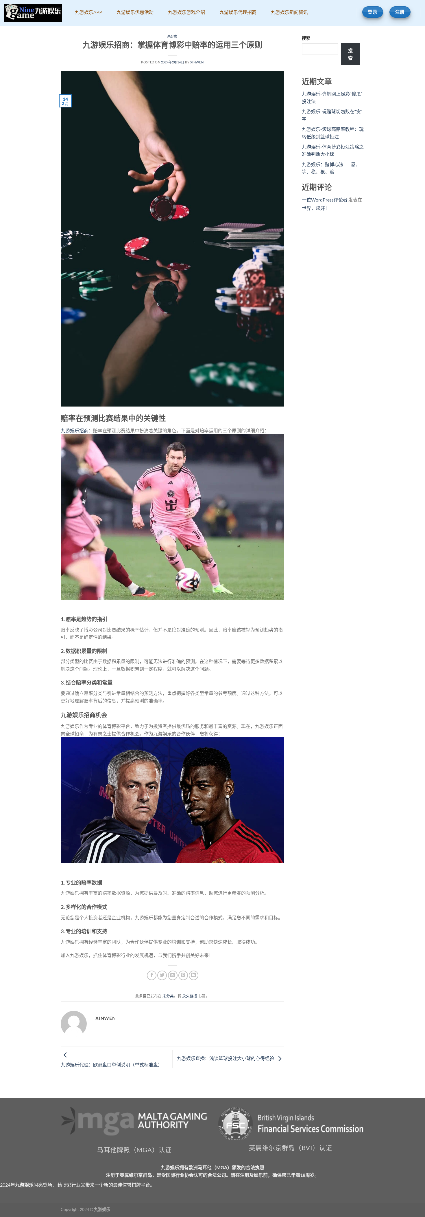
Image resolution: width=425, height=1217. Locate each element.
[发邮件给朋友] (173, 975)
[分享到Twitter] (162, 975)
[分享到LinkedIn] (193, 975)
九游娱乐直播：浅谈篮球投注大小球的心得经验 (226, 1058)
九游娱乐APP (88, 12)
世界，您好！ (316, 208)
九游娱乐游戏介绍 (186, 12)
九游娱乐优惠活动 (135, 12)
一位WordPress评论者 (325, 199)
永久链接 (189, 995)
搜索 (306, 38)
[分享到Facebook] (151, 975)
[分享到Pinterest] (183, 975)
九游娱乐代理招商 (237, 12)
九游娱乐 (24, 1184)
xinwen (197, 62)
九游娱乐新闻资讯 (289, 12)
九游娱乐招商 (74, 430)
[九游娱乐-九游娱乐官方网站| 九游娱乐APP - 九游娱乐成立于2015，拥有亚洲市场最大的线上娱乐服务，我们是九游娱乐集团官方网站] (33, 13)
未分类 (172, 36)
